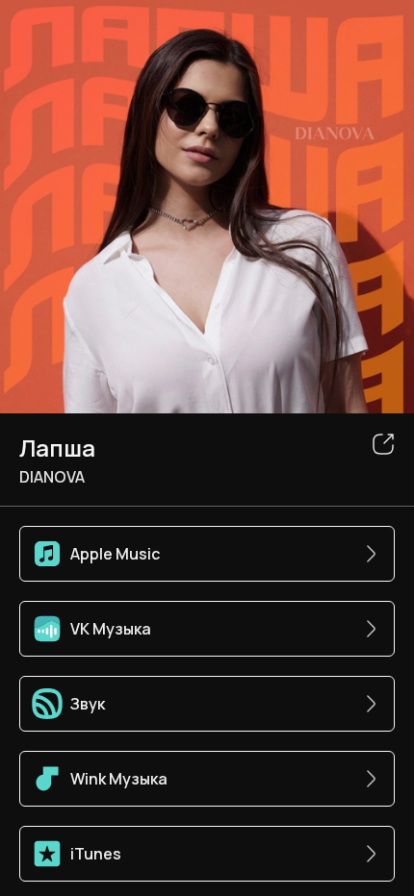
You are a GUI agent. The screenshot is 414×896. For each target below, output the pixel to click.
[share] (383, 444)
